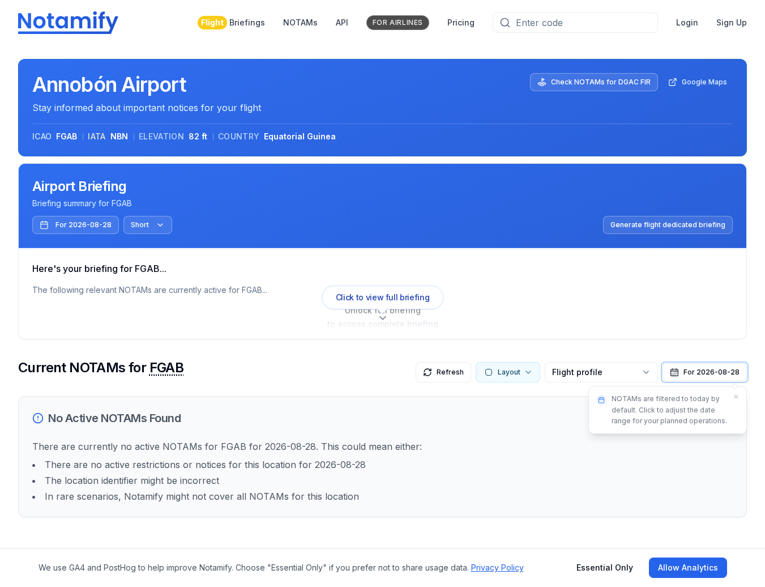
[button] (705, 372)
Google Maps (704, 82)
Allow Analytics (688, 567)
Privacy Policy (497, 567)
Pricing (461, 22)
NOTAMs (300, 22)
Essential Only (604, 567)
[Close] (736, 396)
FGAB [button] (166, 367)
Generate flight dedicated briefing (667, 224)
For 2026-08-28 (83, 224)
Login (687, 22)
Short (140, 224)
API (342, 22)
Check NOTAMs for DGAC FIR (601, 82)
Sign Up (731, 22)
